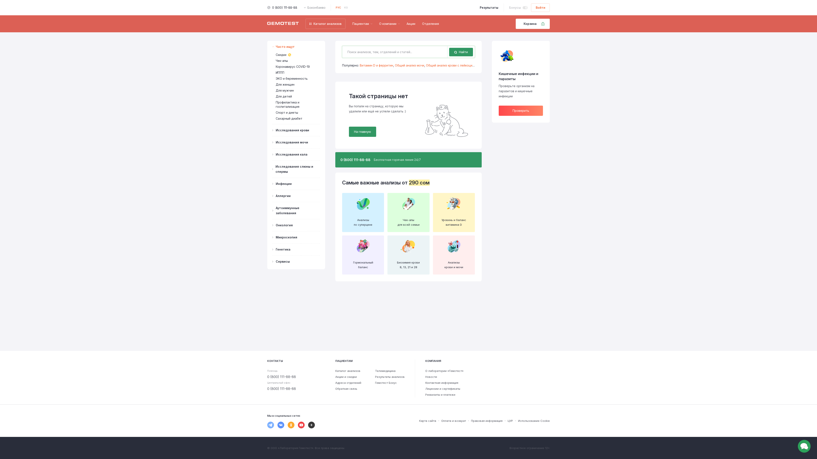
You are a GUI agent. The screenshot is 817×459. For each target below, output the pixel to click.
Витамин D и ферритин (376, 65)
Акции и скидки (346, 376)
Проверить (521, 110)
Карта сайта (427, 420)
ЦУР (510, 420)
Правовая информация (487, 420)
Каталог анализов (347, 371)
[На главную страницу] (283, 23)
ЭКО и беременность (292, 78)
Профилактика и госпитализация (287, 104)
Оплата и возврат (453, 420)
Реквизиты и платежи (440, 394)
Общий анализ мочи (409, 65)
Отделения (430, 24)
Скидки (281, 55)
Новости (431, 376)
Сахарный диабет (289, 118)
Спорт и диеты (287, 112)
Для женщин (285, 84)
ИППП (280, 72)
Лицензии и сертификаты (442, 388)
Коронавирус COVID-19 (293, 66)
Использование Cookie (534, 420)
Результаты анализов (390, 376)
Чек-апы (282, 60)
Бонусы (515, 7)
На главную (362, 131)
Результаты (489, 7)
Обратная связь (346, 388)
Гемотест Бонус (386, 382)
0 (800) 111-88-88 (284, 7)
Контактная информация (441, 382)
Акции (411, 24)
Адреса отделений (348, 382)
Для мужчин (285, 90)
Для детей (284, 96)
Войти (540, 7)
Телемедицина (385, 371)
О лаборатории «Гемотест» (444, 371)
